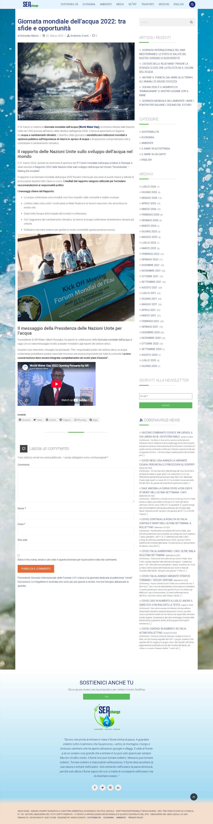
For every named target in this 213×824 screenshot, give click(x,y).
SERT (132, 4)
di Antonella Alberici (28, 35)
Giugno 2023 (149, 231)
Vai (106, 696)
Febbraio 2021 (150, 321)
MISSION (164, 4)
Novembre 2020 (151, 337)
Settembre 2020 (152, 349)
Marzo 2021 (149, 315)
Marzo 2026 (149, 209)
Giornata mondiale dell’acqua (114, 339)
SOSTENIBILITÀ (69, 4)
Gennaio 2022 (150, 259)
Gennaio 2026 (150, 220)
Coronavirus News (162, 420)
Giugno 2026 (149, 192)
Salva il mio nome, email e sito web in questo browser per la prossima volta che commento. (67, 559)
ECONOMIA (89, 4)
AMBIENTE (106, 4)
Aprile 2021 (149, 309)
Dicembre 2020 (151, 332)
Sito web (22, 539)
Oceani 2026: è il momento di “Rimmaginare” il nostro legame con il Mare (164, 91)
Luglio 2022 (149, 242)
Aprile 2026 (149, 203)
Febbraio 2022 (150, 253)
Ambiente (75, 35)
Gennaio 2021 (150, 326)
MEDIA (120, 4)
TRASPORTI (147, 4)
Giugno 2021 (149, 298)
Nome (22, 508)
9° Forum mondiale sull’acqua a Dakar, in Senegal (103, 162)
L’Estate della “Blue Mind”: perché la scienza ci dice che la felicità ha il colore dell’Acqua (166, 67)
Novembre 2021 (151, 270)
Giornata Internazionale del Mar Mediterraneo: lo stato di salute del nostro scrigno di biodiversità (162, 54)
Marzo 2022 (149, 248)
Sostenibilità (150, 131)
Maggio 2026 (149, 197)
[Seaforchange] (32, 4)
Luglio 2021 (149, 293)
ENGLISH (179, 4)
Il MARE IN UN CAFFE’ (154, 154)
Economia (148, 137)
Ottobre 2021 (150, 276)
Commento (23, 464)
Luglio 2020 (149, 360)
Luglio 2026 (149, 186)
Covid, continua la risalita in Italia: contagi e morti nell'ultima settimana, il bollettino (165, 523)
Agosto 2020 (149, 354)
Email (21, 524)
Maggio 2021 (149, 304)
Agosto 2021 (149, 287)
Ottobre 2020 (150, 343)
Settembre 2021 (152, 281)
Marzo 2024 (149, 225)
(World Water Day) (88, 126)
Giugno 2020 (149, 366)
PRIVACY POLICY (135, 817)
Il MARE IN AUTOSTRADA (156, 148)
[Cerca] (192, 3)
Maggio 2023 (149, 237)
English (147, 159)
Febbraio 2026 (150, 214)
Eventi (85, 35)
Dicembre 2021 (151, 265)
